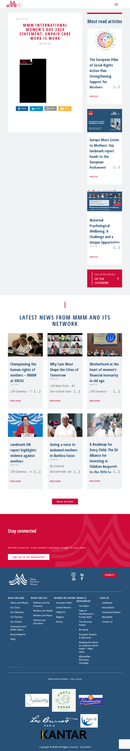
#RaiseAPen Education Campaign (84, 660)
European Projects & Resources (88, 636)
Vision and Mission (19, 603)
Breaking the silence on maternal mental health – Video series (88, 647)
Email (67, 108)
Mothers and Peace (42, 616)
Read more (15, 400)
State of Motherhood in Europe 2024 (86, 614)
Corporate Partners (111, 612)
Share (23, 108)
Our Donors (16, 622)
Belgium (60, 617)
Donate (109, 574)
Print (52, 108)
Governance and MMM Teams (18, 628)
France (59, 622)
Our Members (17, 612)
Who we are (16, 598)
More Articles (65, 501)
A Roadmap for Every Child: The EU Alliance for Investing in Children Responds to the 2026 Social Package (104, 461)
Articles (22, 18)
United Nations (63, 608)
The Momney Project (85, 623)
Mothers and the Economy (41, 604)
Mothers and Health (43, 611)
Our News (84, 606)
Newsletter (107, 617)
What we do (39, 598)
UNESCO (60, 612)
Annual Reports (17, 635)
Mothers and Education (39, 622)
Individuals (107, 603)
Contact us (107, 622)
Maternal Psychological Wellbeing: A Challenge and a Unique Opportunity (105, 231)
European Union (64, 603)
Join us (104, 598)
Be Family (83, 630)
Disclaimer (85, 746)
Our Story (15, 608)
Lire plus (94, 96)
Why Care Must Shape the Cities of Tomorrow (64, 369)
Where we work (65, 598)
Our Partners (16, 617)
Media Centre (15, 667)
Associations (108, 608)
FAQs (13, 639)
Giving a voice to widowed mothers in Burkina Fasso (64, 450)
